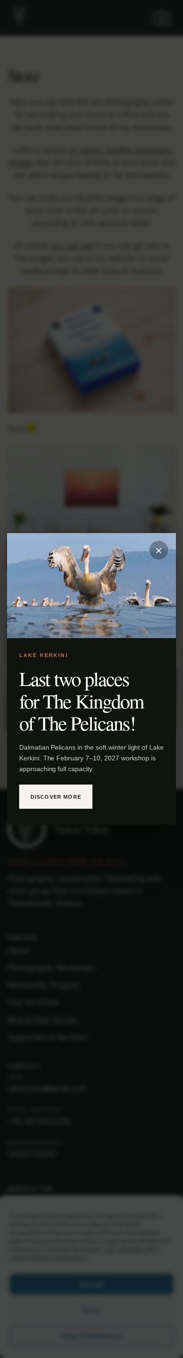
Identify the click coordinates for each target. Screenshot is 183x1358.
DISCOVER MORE (55, 797)
